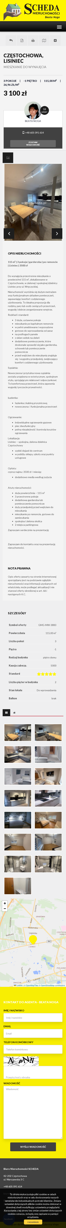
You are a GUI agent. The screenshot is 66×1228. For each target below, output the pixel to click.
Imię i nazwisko (14, 1010)
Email (7, 1026)
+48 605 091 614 (34, 132)
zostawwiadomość (33, 143)
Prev (9, 233)
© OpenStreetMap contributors (52, 985)
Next (57, 233)
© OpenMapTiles (31, 985)
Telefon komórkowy (18, 1042)
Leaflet (19, 985)
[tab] (8, 157)
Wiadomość (12, 1083)
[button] (33, 938)
